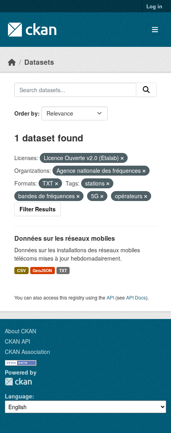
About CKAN (20, 331)
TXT (63, 270)
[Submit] (146, 90)
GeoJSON (42, 270)
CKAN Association (27, 352)
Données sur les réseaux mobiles (64, 238)
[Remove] (122, 158)
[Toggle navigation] (155, 29)
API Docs (136, 297)
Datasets (39, 62)
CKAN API (17, 341)
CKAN (18, 381)
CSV (21, 270)
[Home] (12, 62)
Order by (26, 113)
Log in (154, 6)
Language (18, 396)
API (110, 297)
